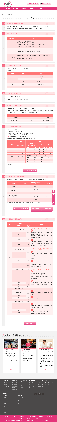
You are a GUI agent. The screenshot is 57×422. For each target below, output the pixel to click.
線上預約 (53, 199)
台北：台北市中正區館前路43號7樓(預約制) (45, 382)
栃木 (19, 400)
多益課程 (29, 418)
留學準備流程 (6, 386)
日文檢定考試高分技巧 (30, 170)
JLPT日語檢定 (49, 416)
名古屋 (5, 406)
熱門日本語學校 (15, 384)
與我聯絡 (5, 384)
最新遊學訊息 (14, 382)
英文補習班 (21, 418)
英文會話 (36, 418)
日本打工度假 (31, 386)
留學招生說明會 (15, 386)
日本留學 (6, 416)
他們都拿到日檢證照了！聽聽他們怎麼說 (41, 209)
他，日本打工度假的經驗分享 (28, 358)
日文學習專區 (31, 384)
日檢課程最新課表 (30, 323)
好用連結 (30, 387)
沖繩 (5, 412)
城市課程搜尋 (16, 8)
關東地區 (20, 395)
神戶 (19, 406)
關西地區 (20, 403)
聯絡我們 (53, 192)
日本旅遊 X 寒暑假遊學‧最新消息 (11, 355)
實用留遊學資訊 (7, 8)
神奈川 (22, 397)
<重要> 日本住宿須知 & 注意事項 (11, 360)
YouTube (53, 203)
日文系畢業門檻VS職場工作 (21, 208)
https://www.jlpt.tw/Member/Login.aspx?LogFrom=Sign (40, 110)
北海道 (5, 395)
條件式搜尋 (24, 8)
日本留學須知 (14, 387)
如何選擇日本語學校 (33, 3)
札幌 (5, 397)
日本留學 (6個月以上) (24, 385)
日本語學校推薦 (22, 416)
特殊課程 (22, 387)
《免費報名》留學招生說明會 (10, 351)
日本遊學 (13, 416)
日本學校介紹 (32, 8)
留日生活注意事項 (26, 353)
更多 (11, 369)
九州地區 (6, 409)
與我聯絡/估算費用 (46, 3)
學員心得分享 (14, 389)
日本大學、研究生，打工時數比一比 (29, 351)
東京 (19, 397)
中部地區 (6, 403)
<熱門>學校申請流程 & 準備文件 (11, 353)
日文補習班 (41, 416)
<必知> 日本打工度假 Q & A (28, 360)
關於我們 (40, 8)
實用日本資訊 (31, 382)
